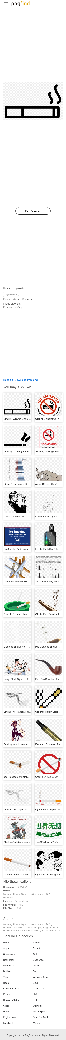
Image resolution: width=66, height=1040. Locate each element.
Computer (38, 1005)
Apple (6, 948)
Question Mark (41, 1017)
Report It (8, 380)
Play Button (9, 965)
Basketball (8, 959)
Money (36, 1023)
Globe (6, 1005)
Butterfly (37, 948)
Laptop (36, 965)
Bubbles (7, 971)
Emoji (36, 982)
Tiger (5, 977)
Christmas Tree (11, 988)
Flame (36, 942)
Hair (35, 994)
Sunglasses (9, 954)
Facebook (8, 1023)
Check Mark (39, 988)
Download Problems (26, 380)
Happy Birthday (11, 1000)
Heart (6, 942)
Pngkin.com (9, 1017)
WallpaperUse (40, 977)
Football (7, 994)
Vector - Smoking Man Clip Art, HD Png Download (29, 516)
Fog (35, 971)
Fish (35, 1000)
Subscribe (38, 959)
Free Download (33, 211)
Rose (6, 982)
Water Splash (40, 1011)
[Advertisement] (33, 49)
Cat (35, 954)
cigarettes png (12, 294)
